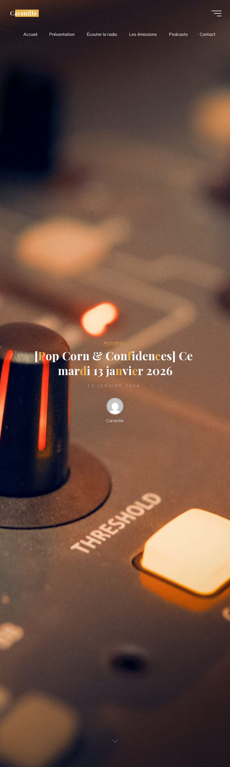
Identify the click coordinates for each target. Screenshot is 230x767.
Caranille (23, 13)
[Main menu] (216, 13)
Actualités (114, 343)
